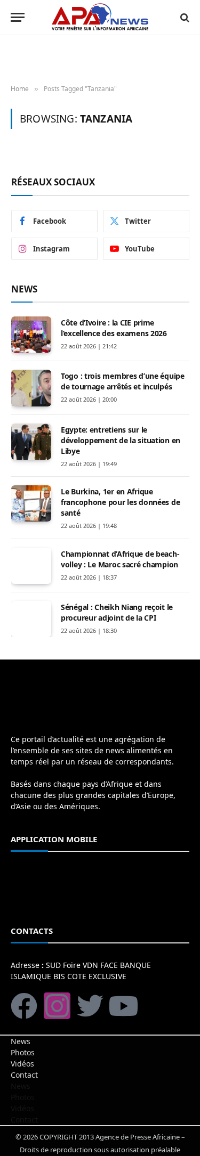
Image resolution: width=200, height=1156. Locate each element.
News (20, 1041)
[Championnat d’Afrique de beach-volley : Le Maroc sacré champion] (31, 566)
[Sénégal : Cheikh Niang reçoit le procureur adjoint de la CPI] (31, 619)
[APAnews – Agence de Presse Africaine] (100, 18)
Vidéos (22, 1064)
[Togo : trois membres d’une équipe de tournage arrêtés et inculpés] (31, 388)
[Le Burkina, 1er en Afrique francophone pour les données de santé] (31, 503)
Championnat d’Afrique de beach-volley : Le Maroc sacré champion (120, 559)
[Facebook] (24, 1005)
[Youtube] (123, 1005)
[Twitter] (90, 1005)
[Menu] (18, 17)
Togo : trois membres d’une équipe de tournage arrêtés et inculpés (123, 381)
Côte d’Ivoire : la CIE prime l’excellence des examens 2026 (114, 328)
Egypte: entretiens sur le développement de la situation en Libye (120, 440)
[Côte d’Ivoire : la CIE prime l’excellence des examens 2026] (31, 334)
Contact (24, 1075)
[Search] (183, 17)
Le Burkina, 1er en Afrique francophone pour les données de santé (120, 502)
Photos (23, 1052)
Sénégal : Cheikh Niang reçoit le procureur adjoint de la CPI (117, 612)
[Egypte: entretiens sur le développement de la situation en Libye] (31, 442)
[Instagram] (57, 1005)
